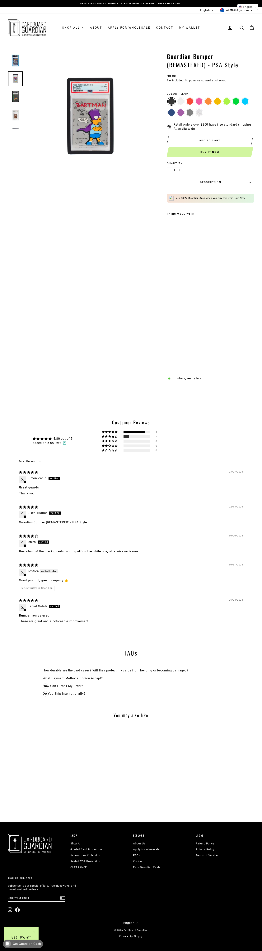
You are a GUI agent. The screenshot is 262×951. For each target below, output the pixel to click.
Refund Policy (205, 843)
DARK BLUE (171, 112)
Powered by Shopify (131, 936)
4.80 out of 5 (63, 438)
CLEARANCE (78, 867)
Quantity (175, 163)
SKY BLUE (245, 101)
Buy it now (209, 152)
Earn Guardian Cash (146, 867)
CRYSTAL (199, 112)
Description (210, 182)
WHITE (181, 101)
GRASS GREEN (236, 101)
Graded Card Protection (86, 849)
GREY (190, 112)
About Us (139, 843)
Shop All (71, 27)
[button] (110, 432)
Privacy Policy (205, 849)
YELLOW (217, 101)
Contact (164, 27)
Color (177, 93)
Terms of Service (207, 855)
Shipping (191, 80)
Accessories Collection (85, 855)
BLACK (171, 101)
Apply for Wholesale (129, 27)
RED (190, 101)
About (96, 27)
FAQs (136, 855)
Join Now (239, 198)
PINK (199, 101)
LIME (227, 101)
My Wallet (189, 27)
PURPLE (181, 112)
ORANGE (208, 101)
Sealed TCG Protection (85, 861)
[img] (28, 472)
